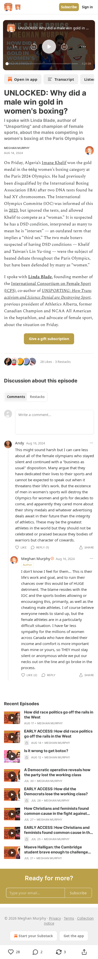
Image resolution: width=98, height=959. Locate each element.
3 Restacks (63, 361)
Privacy (55, 918)
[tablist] (25, 397)
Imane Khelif (54, 162)
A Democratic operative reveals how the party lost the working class (57, 772)
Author (27, 565)
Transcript (64, 79)
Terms (69, 918)
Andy (19, 442)
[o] (12, 718)
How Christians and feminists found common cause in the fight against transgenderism (56, 811)
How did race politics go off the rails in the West (58, 715)
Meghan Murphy (17, 148)
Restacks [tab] (37, 396)
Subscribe (69, 7)
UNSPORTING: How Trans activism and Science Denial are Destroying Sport (47, 294)
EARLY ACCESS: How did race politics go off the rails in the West (58, 734)
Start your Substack (36, 935)
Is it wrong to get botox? (46, 750)
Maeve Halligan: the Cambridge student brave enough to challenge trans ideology (56, 850)
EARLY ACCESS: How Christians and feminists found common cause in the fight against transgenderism (58, 830)
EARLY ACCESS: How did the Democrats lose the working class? (56, 791)
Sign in (87, 7)
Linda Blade (40, 277)
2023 (13, 210)
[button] (14, 47)
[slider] (42, 63)
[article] (49, 718)
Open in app (25, 79)
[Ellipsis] (91, 443)
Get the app (74, 935)
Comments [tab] (16, 396)
